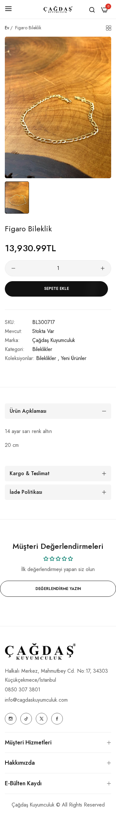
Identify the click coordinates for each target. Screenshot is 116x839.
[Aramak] (92, 9)
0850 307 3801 (22, 689)
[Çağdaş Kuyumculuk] (58, 9)
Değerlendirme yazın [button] (58, 589)
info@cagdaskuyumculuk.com (36, 700)
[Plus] (102, 268)
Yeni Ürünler (73, 358)
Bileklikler (42, 349)
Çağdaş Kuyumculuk (53, 340)
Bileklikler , (47, 358)
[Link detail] (10, 718)
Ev (7, 27)
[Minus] (13, 268)
